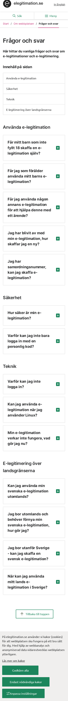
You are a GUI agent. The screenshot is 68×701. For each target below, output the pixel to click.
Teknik (10, 99)
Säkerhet (12, 88)
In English (59, 4)
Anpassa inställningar (23, 693)
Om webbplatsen (24, 23)
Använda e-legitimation (21, 78)
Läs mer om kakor (13, 660)
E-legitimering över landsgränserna (28, 109)
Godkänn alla (20, 670)
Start (6, 23)
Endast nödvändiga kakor (26, 682)
